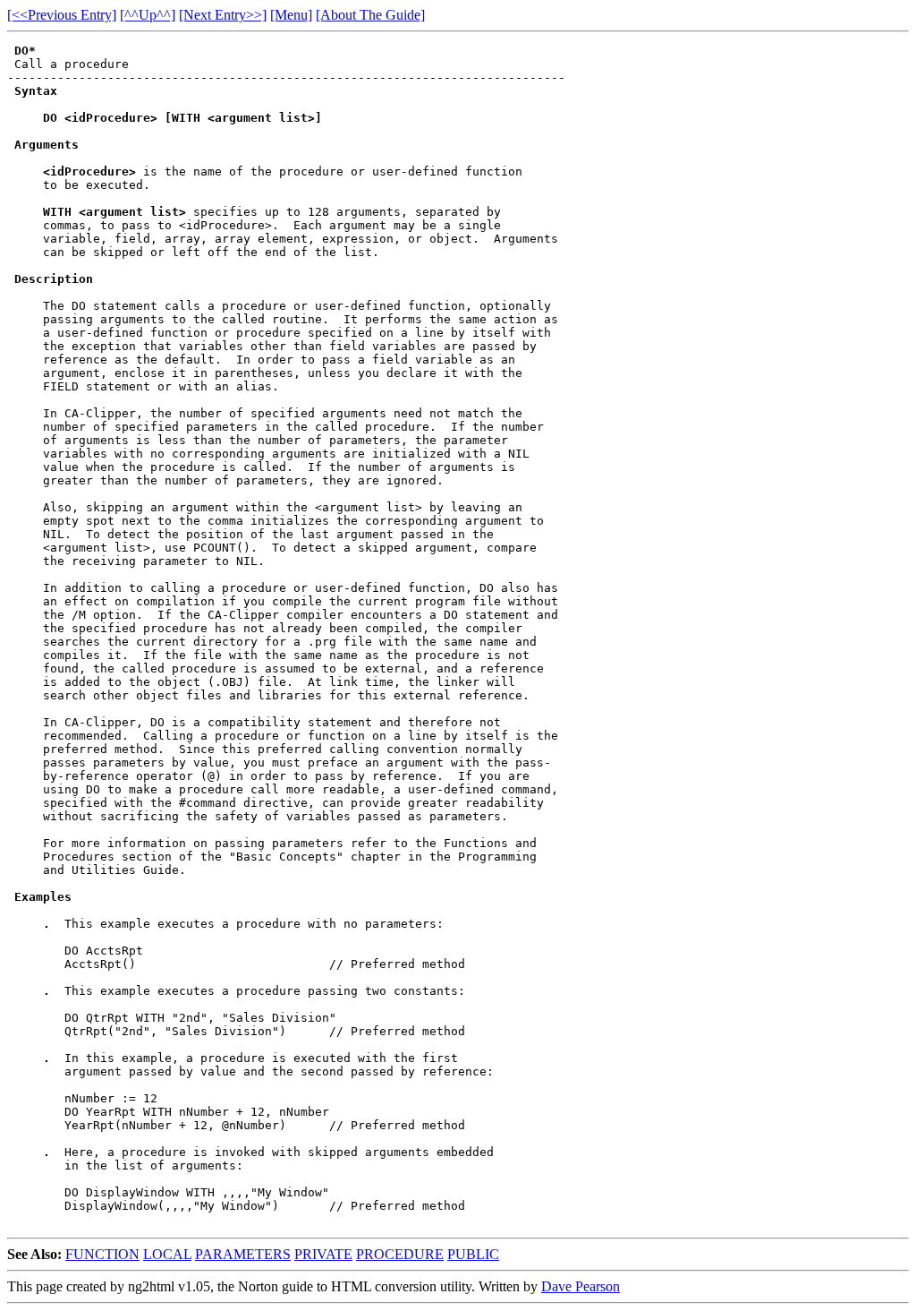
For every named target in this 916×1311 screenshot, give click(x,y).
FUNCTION (102, 1254)
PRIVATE (323, 1254)
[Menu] (291, 14)
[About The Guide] (370, 14)
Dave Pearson (580, 1286)
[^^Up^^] (147, 14)
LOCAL (167, 1254)
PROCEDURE (400, 1254)
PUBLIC (473, 1254)
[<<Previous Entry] (61, 14)
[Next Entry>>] (223, 14)
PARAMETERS (243, 1254)
